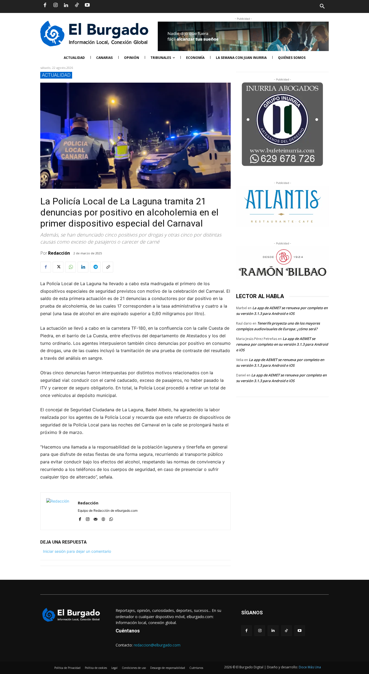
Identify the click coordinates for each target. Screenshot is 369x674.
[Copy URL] (107, 267)
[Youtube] (87, 5)
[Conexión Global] (96, 33)
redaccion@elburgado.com (157, 645)
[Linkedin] (66, 5)
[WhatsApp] (70, 267)
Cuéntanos (128, 630)
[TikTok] (76, 5)
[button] (257, 6)
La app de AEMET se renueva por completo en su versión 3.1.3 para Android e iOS (282, 344)
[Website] (103, 518)
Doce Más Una (310, 667)
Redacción (59, 253)
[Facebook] (44, 5)
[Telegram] (95, 267)
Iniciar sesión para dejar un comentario (77, 551)
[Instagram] (55, 5)
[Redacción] (59, 511)
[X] (58, 267)
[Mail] (95, 518)
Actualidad (56, 75)
